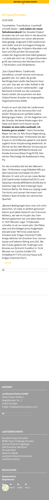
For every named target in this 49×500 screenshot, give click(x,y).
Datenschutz (9, 476)
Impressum (8, 479)
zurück (7, 262)
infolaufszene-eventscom (23, 406)
